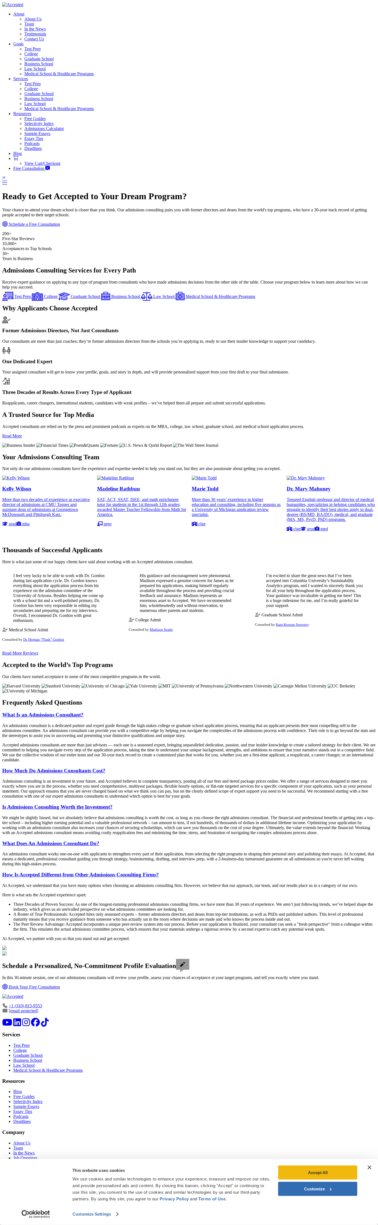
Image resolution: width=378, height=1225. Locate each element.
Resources (22, 113)
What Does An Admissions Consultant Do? (50, 843)
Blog (17, 153)
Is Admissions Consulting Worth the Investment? (57, 807)
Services (20, 78)
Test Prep (32, 48)
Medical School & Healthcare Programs (59, 73)
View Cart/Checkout (42, 163)
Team (29, 24)
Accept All (318, 1172)
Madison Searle (161, 629)
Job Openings (25, 1158)
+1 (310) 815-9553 (25, 1005)
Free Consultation (29, 168)
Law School (35, 68)
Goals (18, 43)
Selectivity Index (39, 123)
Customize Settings (92, 1214)
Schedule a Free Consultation (34, 224)
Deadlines (33, 148)
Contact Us (34, 39)
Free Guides (35, 118)
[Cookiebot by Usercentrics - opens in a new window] (36, 1214)
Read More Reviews (20, 653)
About (18, 14)
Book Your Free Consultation (34, 987)
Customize (314, 1188)
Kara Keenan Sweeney (292, 624)
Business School (38, 63)
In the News (35, 29)
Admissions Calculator (44, 128)
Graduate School (39, 58)
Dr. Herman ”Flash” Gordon (43, 639)
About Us (33, 19)
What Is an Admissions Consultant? (43, 715)
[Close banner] (369, 1167)
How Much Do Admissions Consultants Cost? (53, 771)
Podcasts (32, 143)
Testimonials (35, 34)
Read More (12, 436)
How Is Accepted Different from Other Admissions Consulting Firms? (80, 875)
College (31, 53)
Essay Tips (33, 138)
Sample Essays (37, 133)
